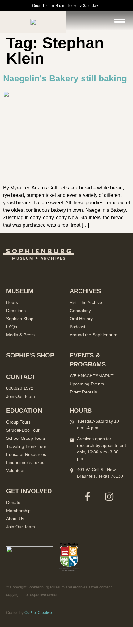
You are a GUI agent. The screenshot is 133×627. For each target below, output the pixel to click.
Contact (21, 376)
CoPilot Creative (38, 613)
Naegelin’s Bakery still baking (65, 78)
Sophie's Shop (30, 355)
